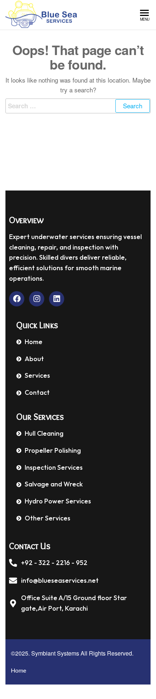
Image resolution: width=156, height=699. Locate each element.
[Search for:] (78, 106)
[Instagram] (36, 298)
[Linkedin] (56, 298)
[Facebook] (16, 298)
